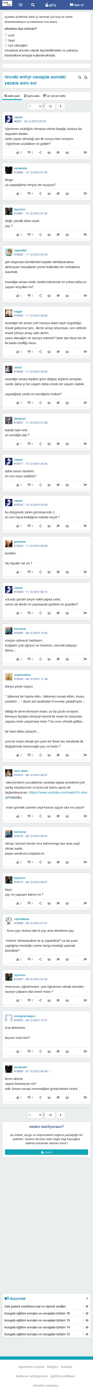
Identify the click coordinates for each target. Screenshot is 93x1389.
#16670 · (30, 1020)
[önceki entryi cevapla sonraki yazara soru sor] (60, 106)
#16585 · (30, 923)
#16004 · (30, 315)
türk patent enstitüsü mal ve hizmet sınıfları (45, 1306)
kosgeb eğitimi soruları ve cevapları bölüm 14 (45, 1327)
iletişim (52, 1366)
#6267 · (30, 121)
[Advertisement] (46, 1177)
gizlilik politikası (62, 1376)
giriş (52, 5)
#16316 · (30, 504)
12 (50, 106)
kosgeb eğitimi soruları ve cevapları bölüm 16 (45, 1313)
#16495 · (30, 633)
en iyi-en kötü (56, 96)
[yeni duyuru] (87, 1298)
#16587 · (30, 979)
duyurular (17, 1298)
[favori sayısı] (49, 153)
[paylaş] (40, 153)
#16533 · (30, 679)
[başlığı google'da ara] (85, 77)
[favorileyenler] (67, 153)
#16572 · (30, 775)
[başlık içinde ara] (79, 77)
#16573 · (30, 836)
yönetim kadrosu (45, 1385)
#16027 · (30, 422)
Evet (10, 35)
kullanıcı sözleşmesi (32, 1376)
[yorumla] (58, 152)
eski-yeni (13, 96)
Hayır (11, 40)
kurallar (66, 1366)
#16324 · (30, 545)
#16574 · (30, 882)
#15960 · (30, 172)
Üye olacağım (17, 45)
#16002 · (30, 254)
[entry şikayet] (85, 153)
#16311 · (30, 463)
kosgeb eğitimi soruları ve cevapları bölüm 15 (45, 1320)
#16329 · (30, 591)
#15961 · (30, 213)
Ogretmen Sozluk (7, 5)
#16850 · (32, 1071)
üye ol (78, 5)
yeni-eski (32, 96)
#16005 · (30, 371)
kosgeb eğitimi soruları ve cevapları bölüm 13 (45, 1334)
